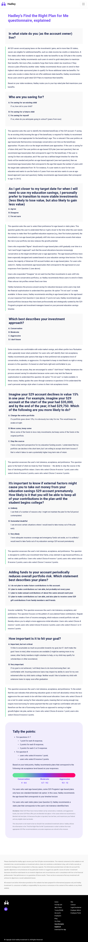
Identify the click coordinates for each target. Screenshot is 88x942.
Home (56, 902)
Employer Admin (76, 910)
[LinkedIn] (6, 909)
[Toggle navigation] (83, 4)
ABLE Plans (58, 907)
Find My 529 (58, 905)
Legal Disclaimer (76, 907)
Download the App (60, 929)
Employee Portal (76, 913)
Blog (56, 918)
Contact (73, 905)
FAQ (72, 902)
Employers (58, 916)
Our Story (57, 921)
